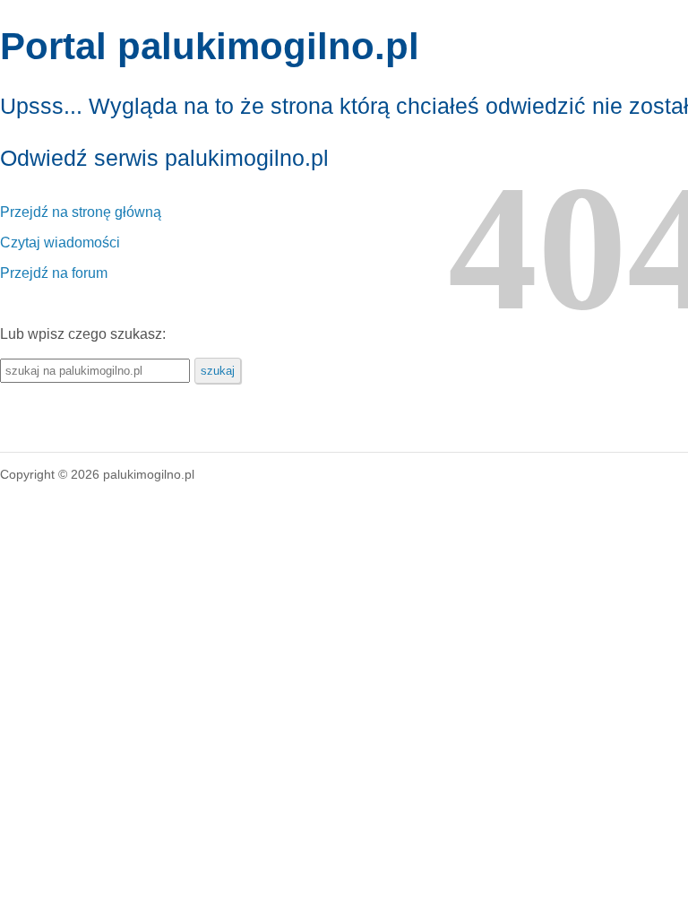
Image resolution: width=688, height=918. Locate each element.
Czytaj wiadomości (60, 242)
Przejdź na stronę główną (80, 212)
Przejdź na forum (54, 273)
